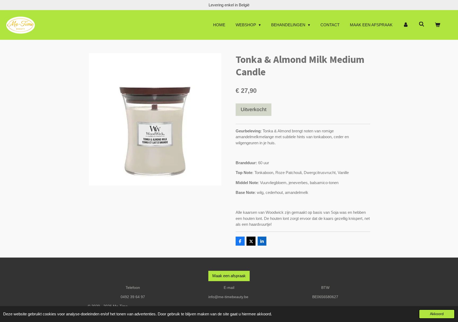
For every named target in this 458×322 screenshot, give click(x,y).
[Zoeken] (422, 24)
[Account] (406, 25)
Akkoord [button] (437, 314)
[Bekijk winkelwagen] (437, 25)
